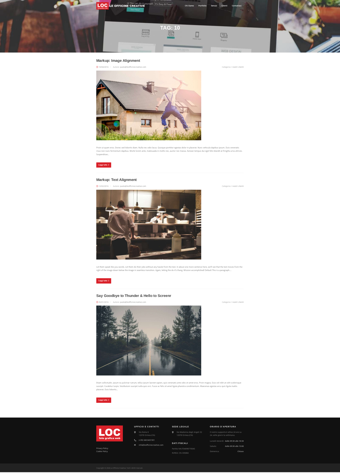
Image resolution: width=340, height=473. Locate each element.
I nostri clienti (237, 67)
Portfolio (202, 5)
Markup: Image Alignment (118, 61)
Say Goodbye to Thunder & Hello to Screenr (133, 296)
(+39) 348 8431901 (147, 440)
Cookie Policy (102, 451)
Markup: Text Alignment (116, 180)
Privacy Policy (102, 448)
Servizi (214, 5)
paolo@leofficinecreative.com (133, 67)
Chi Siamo (189, 5)
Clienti (224, 5)
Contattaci (236, 5)
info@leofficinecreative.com (151, 445)
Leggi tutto (102, 165)
